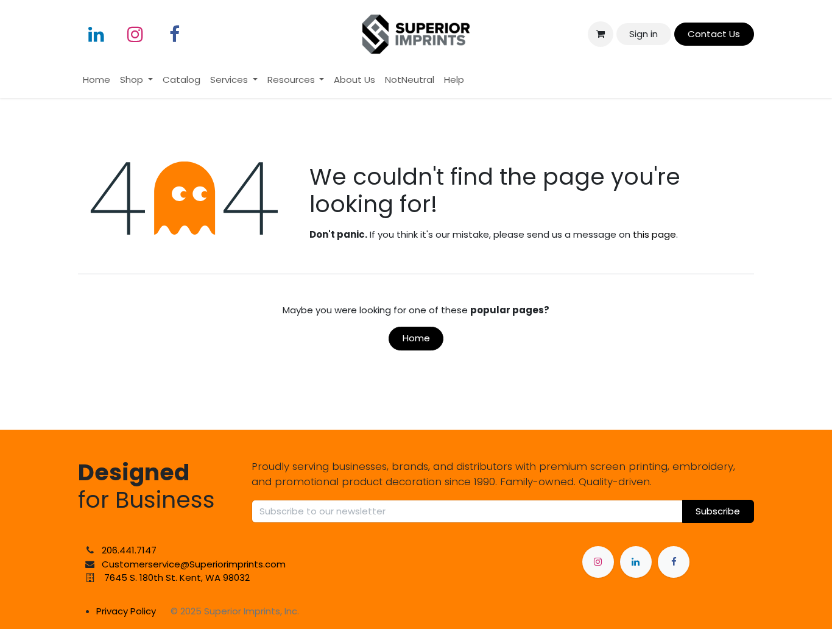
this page (654, 234)
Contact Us (714, 33)
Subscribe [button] (718, 511)
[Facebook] (174, 34)
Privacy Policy (126, 611)
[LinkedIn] (96, 34)
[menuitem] (96, 80)
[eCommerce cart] (600, 34)
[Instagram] (135, 34)
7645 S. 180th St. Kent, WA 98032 (177, 577)
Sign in (643, 33)
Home (416, 338)
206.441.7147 (129, 550)
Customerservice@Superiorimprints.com (194, 564)
